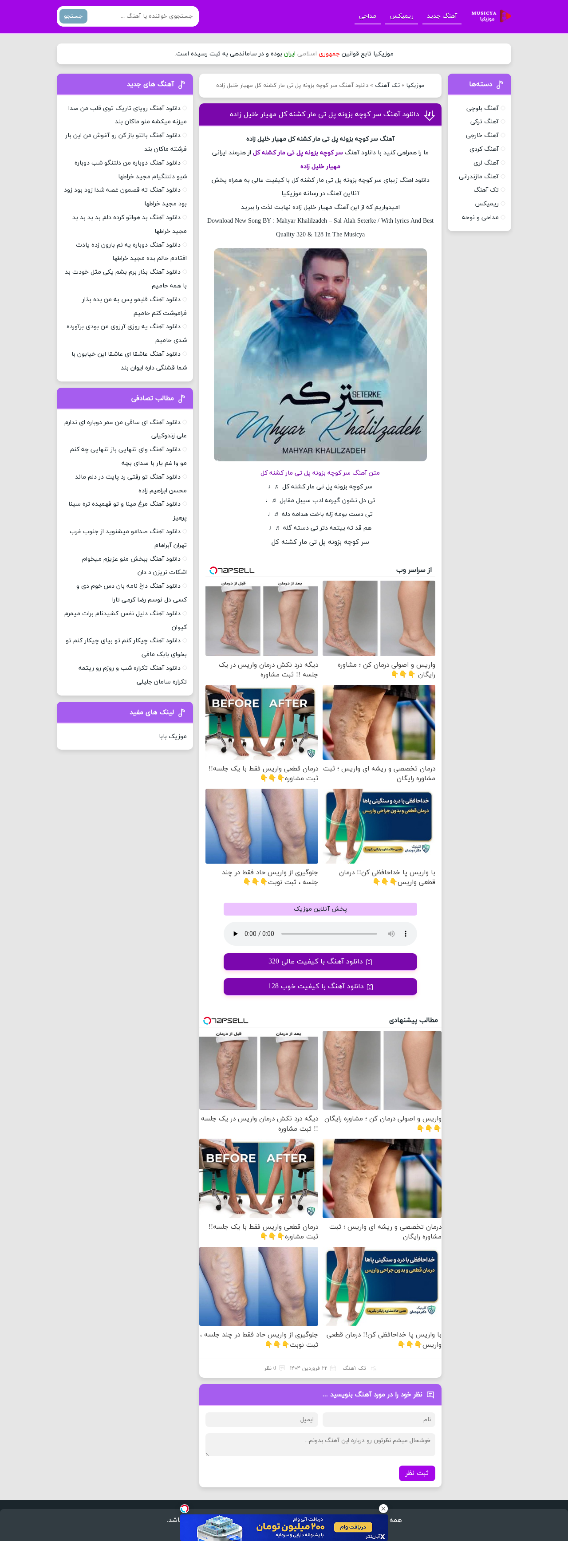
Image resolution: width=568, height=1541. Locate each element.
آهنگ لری (486, 163)
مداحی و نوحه (480, 217)
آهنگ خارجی (482, 135)
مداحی (367, 16)
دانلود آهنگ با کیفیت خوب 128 (316, 986)
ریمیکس (402, 16)
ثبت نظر (417, 1473)
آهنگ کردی (484, 149)
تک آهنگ (387, 86)
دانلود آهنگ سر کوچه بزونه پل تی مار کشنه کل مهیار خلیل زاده (324, 114)
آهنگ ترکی (484, 122)
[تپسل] (184, 1508)
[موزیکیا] (489, 16)
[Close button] (383, 1508)
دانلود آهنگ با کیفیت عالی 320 (315, 962)
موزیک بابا (173, 736)
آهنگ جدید (442, 16)
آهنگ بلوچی (482, 108)
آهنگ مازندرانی (479, 177)
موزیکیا (415, 86)
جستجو (73, 16)
